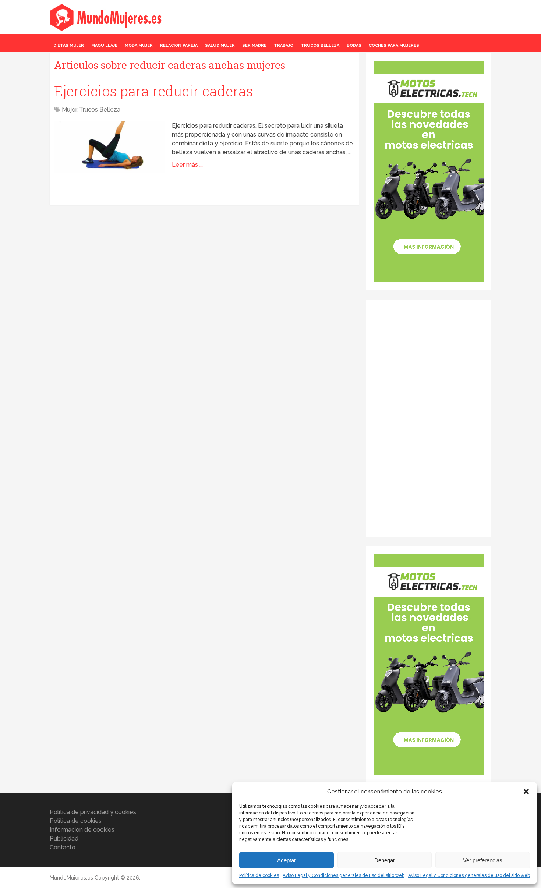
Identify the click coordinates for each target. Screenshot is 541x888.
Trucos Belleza (320, 45)
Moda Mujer (139, 45)
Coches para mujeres (394, 45)
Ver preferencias (482, 860)
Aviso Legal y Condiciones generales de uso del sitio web (343, 875)
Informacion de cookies (82, 829)
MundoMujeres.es (71, 878)
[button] (526, 791)
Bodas (354, 45)
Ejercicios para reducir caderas (153, 91)
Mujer (69, 109)
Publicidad (64, 838)
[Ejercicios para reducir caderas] (109, 147)
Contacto (62, 847)
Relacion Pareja (179, 45)
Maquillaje (104, 45)
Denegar (384, 860)
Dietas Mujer (68, 45)
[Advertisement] (429, 417)
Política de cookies (259, 875)
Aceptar (286, 860)
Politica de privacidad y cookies (93, 812)
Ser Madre (254, 45)
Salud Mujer (220, 45)
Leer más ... (187, 164)
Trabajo (283, 45)
